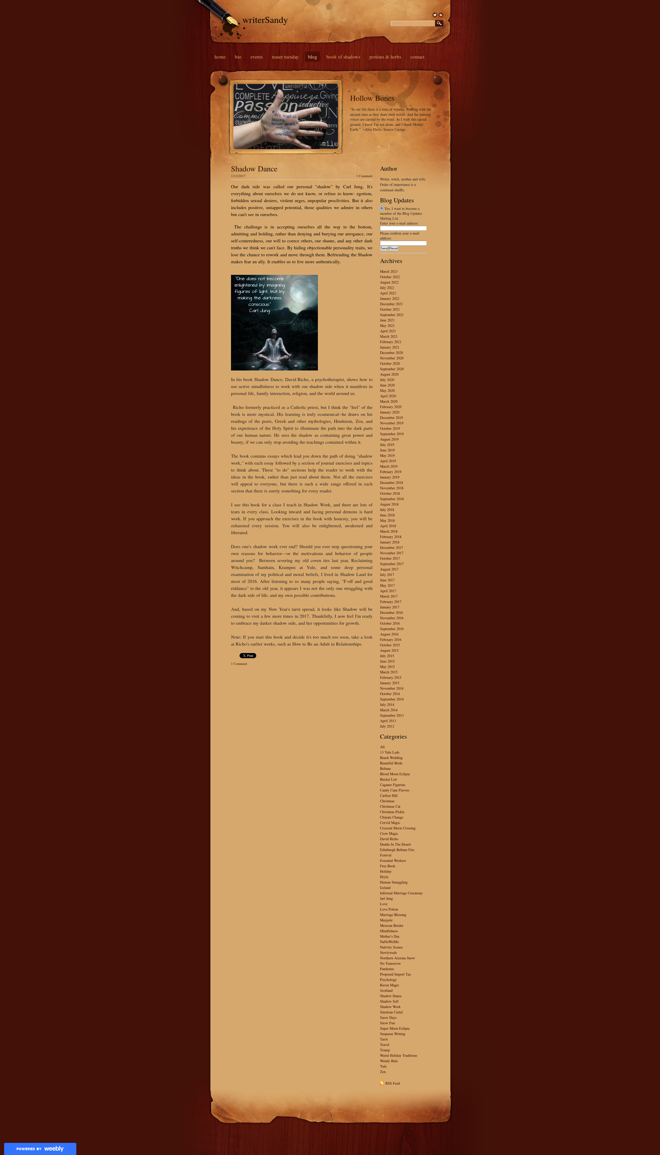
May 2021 (387, 325)
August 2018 (389, 504)
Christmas (387, 800)
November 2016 (391, 617)
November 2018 (391, 487)
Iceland (385, 887)
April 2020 (388, 395)
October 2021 (390, 309)
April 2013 (388, 720)
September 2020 (392, 368)
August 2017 (389, 569)
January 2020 (389, 412)
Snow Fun (387, 1022)
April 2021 (388, 330)
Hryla (384, 876)
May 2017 (387, 585)
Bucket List (388, 779)
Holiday (386, 871)
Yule (383, 1066)
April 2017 (388, 590)
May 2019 (387, 455)
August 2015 (389, 650)
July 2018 (387, 509)
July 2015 (387, 655)
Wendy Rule (389, 1060)
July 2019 (387, 444)
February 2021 (390, 341)
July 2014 (387, 704)
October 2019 (390, 428)
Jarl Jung (386, 898)
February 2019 (390, 471)
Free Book (387, 865)
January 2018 (389, 542)
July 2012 (387, 726)
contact (417, 56)
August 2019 (389, 439)
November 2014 (391, 688)
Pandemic (387, 968)
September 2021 (392, 314)
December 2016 (391, 612)
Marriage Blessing (393, 914)
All (382, 746)
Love (383, 903)
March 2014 (389, 709)
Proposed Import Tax (395, 974)
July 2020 (387, 379)
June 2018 (387, 515)
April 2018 (388, 525)
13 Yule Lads (389, 752)
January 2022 (389, 298)
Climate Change (391, 817)
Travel (384, 1044)
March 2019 (389, 466)
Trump (385, 1049)
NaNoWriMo (389, 941)
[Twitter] (435, 15)
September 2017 (392, 563)
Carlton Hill (389, 795)
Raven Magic (389, 985)
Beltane (385, 768)
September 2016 (392, 628)
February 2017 (390, 601)
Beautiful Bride (391, 763)
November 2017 (391, 552)
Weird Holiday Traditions (398, 1055)
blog (312, 56)
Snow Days (388, 1017)
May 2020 (387, 390)
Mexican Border (391, 925)
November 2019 (391, 422)
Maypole (386, 920)
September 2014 (392, 699)
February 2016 (390, 639)
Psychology (388, 979)
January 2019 (389, 477)
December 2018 (391, 482)
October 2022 (390, 276)
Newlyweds (388, 952)
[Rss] (440, 15)
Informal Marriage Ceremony (401, 892)
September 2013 (392, 715)
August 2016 (389, 634)
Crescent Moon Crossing (398, 828)
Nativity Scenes (391, 947)
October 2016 (390, 623)
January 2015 (389, 682)
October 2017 (390, 558)
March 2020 (389, 401)
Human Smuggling (394, 882)
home (220, 56)
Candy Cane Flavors (394, 790)
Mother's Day (390, 936)
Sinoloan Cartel (391, 1012)
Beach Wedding (391, 757)
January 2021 (389, 347)
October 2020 (390, 363)
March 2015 (389, 672)
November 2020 (391, 358)
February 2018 (390, 536)
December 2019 (391, 417)
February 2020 (390, 406)
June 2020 (387, 385)
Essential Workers (393, 860)
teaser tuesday (285, 56)
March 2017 (389, 596)
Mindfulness (389, 930)
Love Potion (389, 909)
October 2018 (390, 493)
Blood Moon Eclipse (395, 773)
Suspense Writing (392, 1033)
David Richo (389, 838)
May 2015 (387, 666)
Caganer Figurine (392, 784)
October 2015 (390, 644)
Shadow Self (389, 1001)
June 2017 (387, 580)
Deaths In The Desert (395, 844)
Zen (383, 1071)
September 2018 (392, 498)
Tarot (384, 1039)
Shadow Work (390, 1006)
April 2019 (388, 460)
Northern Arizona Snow (397, 957)
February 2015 (390, 677)
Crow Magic (389, 833)
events (257, 56)
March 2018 (389, 531)
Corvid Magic (390, 822)
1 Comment (364, 176)
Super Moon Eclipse (395, 1028)
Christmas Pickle (392, 811)
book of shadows (343, 56)
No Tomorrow (390, 963)
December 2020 (391, 352)
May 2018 (387, 520)
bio (238, 56)
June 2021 (387, 320)
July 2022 (387, 287)
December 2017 (391, 547)
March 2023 (389, 271)
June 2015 (387, 661)
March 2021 (389, 336)
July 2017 (387, 574)
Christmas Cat (390, 806)
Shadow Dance (254, 168)
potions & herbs (385, 56)
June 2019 (387, 450)
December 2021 (391, 303)
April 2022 (388, 293)
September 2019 (392, 433)
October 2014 (390, 693)
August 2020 (389, 374)
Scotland (386, 990)
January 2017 (389, 607)
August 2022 (389, 282)
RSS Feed (392, 1083)
